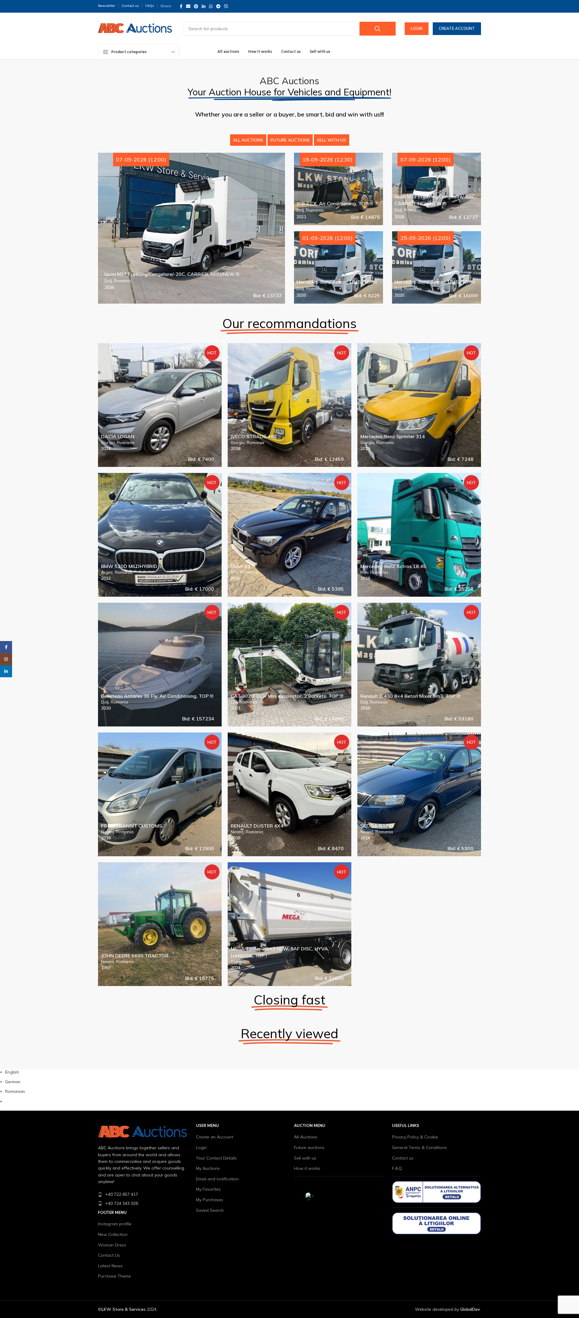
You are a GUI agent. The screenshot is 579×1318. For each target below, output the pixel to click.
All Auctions (248, 140)
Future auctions (309, 1147)
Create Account (457, 28)
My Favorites (208, 1189)
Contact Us (109, 1255)
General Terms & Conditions (419, 1147)
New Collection (113, 1234)
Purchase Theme (114, 1276)
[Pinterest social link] (196, 6)
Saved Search (210, 1210)
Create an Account (214, 1137)
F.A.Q (397, 1168)
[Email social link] (188, 6)
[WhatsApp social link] (210, 6)
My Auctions (208, 1168)
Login (416, 28)
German (13, 1081)
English (12, 1072)
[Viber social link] (226, 6)
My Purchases (209, 1199)
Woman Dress (112, 1245)
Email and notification (217, 1179)
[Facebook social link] (181, 6)
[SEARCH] (377, 29)
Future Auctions (290, 140)
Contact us (402, 1158)
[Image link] (142, 1132)
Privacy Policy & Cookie (415, 1137)
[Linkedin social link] (203, 6)
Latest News (110, 1266)
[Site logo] (135, 28)
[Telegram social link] (218, 6)
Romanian (15, 1091)
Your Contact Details (216, 1158)
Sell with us (331, 140)
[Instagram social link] (6, 659)
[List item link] (142, 1194)
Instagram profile (114, 1224)
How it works (307, 1168)
